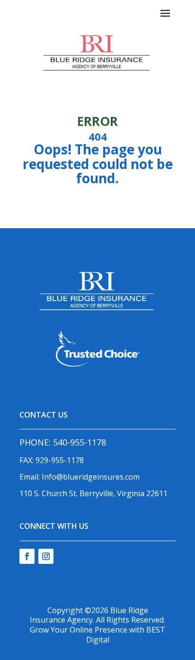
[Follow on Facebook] (27, 556)
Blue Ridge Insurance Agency (89, 615)
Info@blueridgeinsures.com (91, 477)
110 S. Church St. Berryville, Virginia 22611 (93, 493)
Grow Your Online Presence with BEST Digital (97, 634)
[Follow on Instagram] (45, 556)
